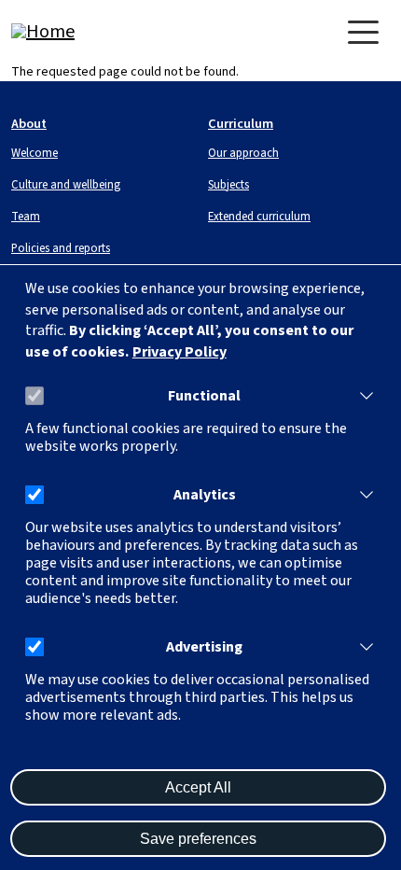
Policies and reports (60, 248)
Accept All (198, 787)
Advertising (204, 647)
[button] (363, 395)
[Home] (85, 31)
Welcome (34, 153)
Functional (204, 396)
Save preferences (198, 839)
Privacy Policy (179, 352)
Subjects (228, 184)
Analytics (204, 495)
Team (25, 216)
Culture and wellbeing (65, 184)
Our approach (243, 153)
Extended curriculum (259, 216)
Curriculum (240, 123)
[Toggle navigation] (363, 32)
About (29, 123)
